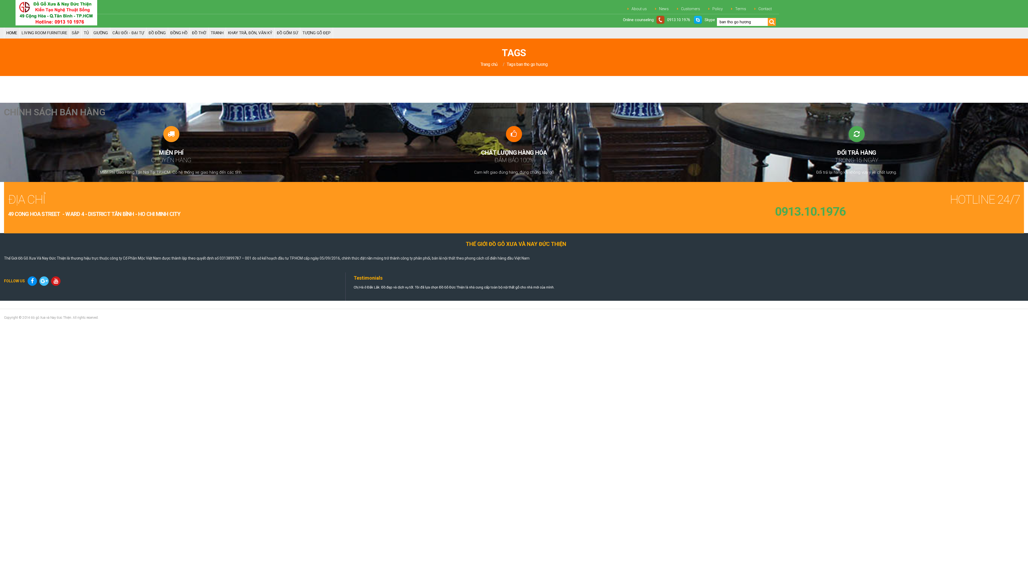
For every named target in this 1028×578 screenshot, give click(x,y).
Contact (765, 9)
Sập (75, 33)
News (664, 9)
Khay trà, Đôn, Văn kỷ (250, 33)
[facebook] (33, 281)
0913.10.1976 (678, 19)
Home (11, 33)
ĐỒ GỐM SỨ (287, 33)
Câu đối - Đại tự (128, 33)
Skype (710, 19)
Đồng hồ (178, 33)
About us (639, 9)
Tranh (217, 33)
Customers (690, 9)
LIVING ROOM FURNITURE (44, 33)
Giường (100, 33)
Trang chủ (489, 64)
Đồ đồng (157, 33)
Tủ (86, 33)
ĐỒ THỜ (199, 33)
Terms (740, 9)
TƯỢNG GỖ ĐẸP (317, 33)
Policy (717, 9)
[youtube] (56, 281)
